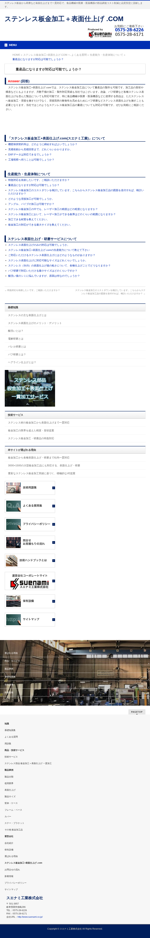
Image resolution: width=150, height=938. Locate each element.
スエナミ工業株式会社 (71, 929)
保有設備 (9, 684)
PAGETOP (137, 712)
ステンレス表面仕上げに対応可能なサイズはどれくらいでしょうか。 (48, 260)
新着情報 (9, 692)
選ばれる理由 (11, 653)
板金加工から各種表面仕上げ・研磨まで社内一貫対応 (39, 457)
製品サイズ (10, 796)
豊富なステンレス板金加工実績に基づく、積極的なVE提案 (41, 473)
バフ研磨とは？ (17, 354)
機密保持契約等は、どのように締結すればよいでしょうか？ (42, 144)
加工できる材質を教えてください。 (28, 219)
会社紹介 (9, 843)
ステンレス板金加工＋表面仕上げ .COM (64, 19)
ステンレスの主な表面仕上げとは (27, 315)
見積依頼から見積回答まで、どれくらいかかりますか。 (40, 149)
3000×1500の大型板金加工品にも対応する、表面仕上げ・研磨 (44, 465)
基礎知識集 (10, 676)
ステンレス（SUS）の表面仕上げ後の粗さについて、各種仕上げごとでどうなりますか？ (59, 265)
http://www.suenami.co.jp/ (30, 917)
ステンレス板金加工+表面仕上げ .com (23, 863)
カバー (8, 816)
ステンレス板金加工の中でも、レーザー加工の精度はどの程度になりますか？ (53, 209)
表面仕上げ (10, 790)
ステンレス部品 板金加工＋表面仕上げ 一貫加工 (28, 763)
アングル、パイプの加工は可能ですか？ (31, 203)
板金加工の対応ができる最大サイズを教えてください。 (40, 224)
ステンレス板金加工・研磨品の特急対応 (31, 438)
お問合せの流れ (12, 869)
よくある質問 (11, 737)
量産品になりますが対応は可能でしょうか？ (33, 185)
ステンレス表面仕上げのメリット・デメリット (35, 323)
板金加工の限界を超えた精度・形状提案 (31, 430)
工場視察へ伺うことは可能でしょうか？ (31, 159)
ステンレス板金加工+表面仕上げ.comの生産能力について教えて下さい (49, 249)
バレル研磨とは (17, 346)
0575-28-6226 (129, 29)
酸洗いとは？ (15, 330)
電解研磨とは (15, 338)
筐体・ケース (11, 803)
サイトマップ (11, 889)
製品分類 (9, 776)
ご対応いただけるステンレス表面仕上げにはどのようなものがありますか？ (51, 255)
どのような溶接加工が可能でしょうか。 (31, 198)
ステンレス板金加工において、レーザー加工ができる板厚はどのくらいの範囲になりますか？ (62, 214)
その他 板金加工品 (14, 829)
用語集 (8, 743)
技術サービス (11, 756)
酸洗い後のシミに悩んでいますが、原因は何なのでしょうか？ (44, 275)
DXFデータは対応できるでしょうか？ (30, 154)
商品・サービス (12, 661)
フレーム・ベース (13, 810)
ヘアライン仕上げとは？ (22, 362)
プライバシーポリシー (16, 883)
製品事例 (9, 669)
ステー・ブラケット (14, 823)
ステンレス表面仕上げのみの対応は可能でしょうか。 (39, 244)
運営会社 (9, 836)
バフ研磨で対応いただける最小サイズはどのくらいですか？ (42, 270)
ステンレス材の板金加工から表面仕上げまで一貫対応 (39, 422)
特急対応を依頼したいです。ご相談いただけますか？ (39, 179)
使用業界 (9, 783)
